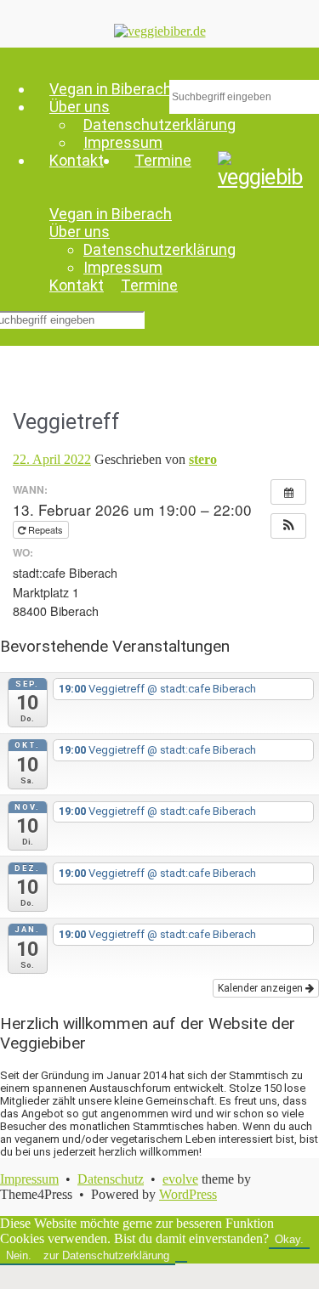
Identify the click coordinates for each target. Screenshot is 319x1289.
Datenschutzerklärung (159, 249)
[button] (288, 526)
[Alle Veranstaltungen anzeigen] (288, 492)
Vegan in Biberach (110, 214)
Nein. (18, 1255)
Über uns (79, 231)
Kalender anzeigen (261, 988)
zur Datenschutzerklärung (106, 1255)
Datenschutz (110, 1179)
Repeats (46, 529)
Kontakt (76, 160)
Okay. (289, 1239)
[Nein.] (181, 1259)
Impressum (122, 142)
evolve (180, 1179)
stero (203, 459)
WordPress (188, 1194)
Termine (162, 160)
